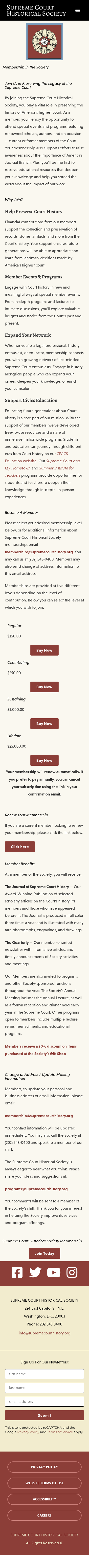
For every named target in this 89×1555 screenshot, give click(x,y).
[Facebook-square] (17, 1272)
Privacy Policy (28, 1432)
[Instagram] (72, 1272)
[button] (78, 10)
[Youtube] (53, 1272)
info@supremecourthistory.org (44, 1333)
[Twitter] (35, 1272)
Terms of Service (60, 1432)
